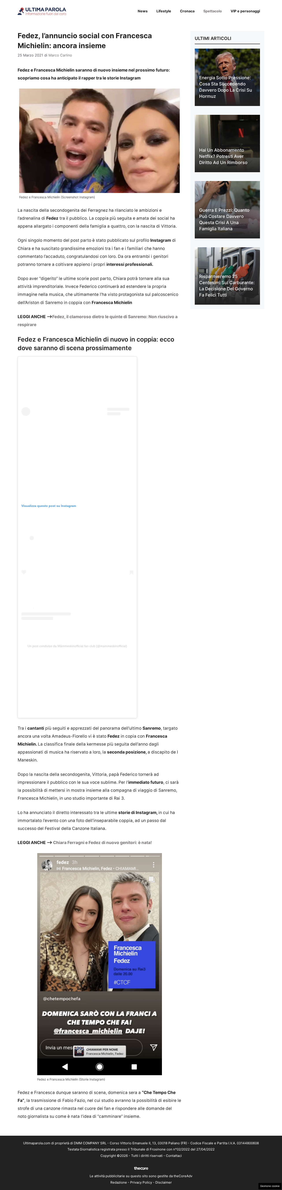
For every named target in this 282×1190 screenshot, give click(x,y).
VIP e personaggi (245, 11)
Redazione (118, 1182)
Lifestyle (163, 11)
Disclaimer (163, 1182)
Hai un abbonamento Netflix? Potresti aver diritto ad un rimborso (223, 156)
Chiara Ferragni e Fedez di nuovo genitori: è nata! (102, 842)
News (143, 11)
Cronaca (187, 11)
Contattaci (174, 1156)
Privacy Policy (141, 1182)
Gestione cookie (270, 1186)
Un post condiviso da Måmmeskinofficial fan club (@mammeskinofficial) (77, 646)
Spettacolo (212, 11)
